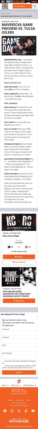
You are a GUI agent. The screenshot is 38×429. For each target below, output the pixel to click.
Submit (19, 372)
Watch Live (8, 82)
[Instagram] (12, 411)
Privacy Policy (19, 400)
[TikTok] (26, 411)
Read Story (20, 301)
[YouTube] (33, 411)
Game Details (20, 262)
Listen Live (17, 82)
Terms (28, 400)
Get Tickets (21, 6)
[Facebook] (5, 411)
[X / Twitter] (19, 411)
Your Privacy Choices (19, 403)
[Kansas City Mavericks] (5, 6)
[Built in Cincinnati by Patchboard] (19, 420)
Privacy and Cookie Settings (19, 405)
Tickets (20, 257)
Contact (10, 400)
